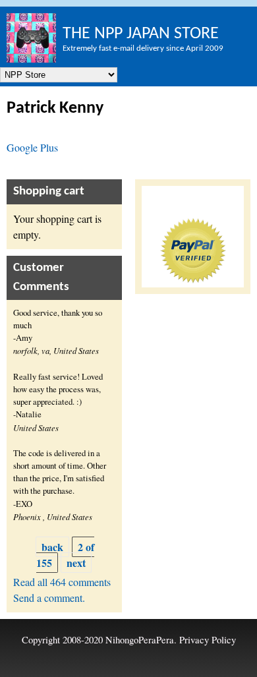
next (76, 562)
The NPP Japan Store (141, 34)
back (52, 546)
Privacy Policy (207, 639)
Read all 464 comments (62, 582)
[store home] (31, 38)
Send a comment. (49, 597)
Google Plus (32, 147)
